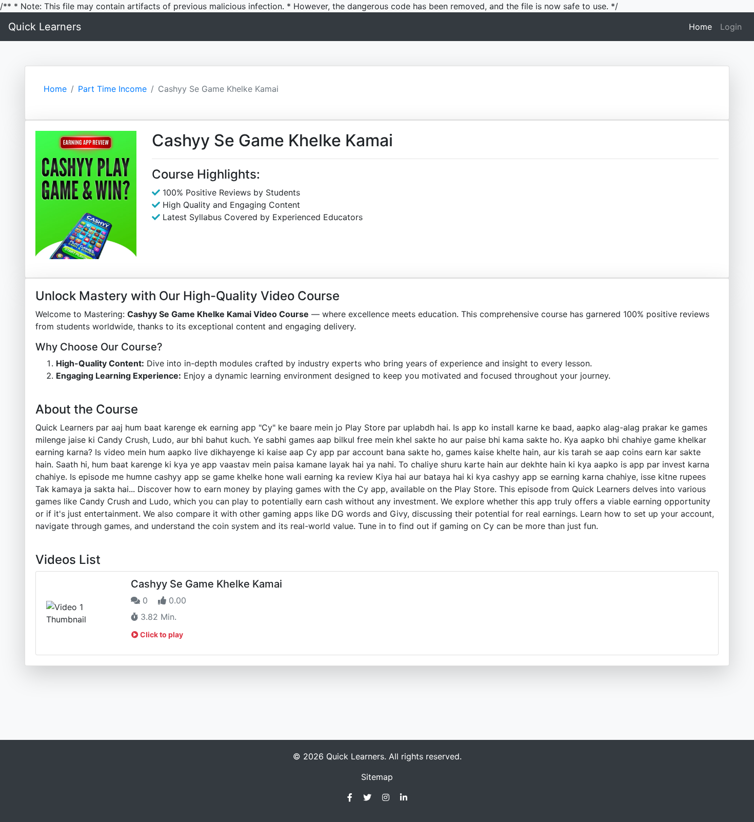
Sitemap (377, 777)
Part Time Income (112, 89)
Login (731, 27)
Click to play (160, 634)
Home (702, 26)
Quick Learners (44, 27)
